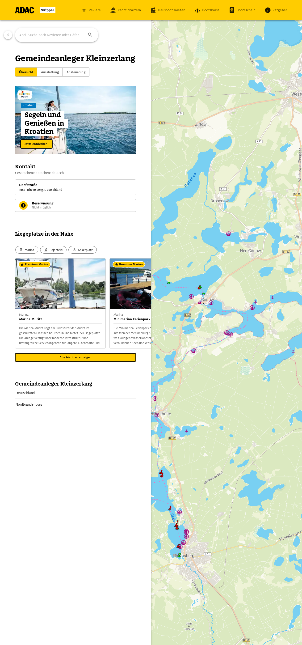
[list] (75, 398)
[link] (75, 393)
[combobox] (56, 35)
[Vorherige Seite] (8, 35)
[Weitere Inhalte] (141, 303)
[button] (90, 35)
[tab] (26, 72)
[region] (151, 322)
